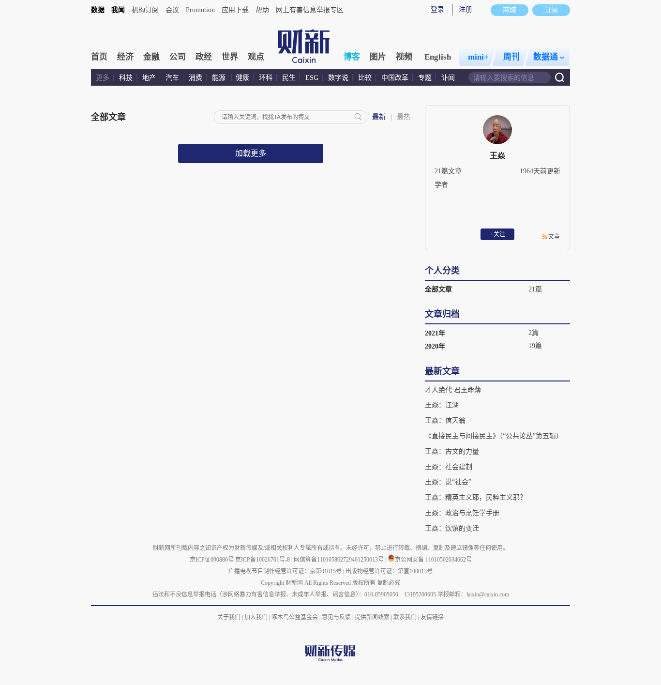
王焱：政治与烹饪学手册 (462, 513)
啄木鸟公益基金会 (295, 617)
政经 (203, 56)
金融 (151, 56)
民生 (289, 77)
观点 (256, 56)
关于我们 (228, 617)
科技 (126, 77)
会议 (172, 10)
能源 (219, 77)
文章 (554, 236)
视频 (404, 56)
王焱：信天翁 (445, 420)
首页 (99, 56)
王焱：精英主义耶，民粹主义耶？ (475, 497)
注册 (465, 9)
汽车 (172, 77)
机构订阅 (145, 10)
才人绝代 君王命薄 (453, 390)
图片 (378, 56)
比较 (365, 77)
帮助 (262, 10)
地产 (149, 77)
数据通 (545, 56)
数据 (98, 10)
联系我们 (405, 617)
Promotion (200, 10)
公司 (177, 56)
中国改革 (394, 77)
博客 (352, 56)
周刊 (511, 56)
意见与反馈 (336, 617)
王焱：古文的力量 (452, 451)
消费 (195, 77)
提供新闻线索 (372, 617)
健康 (242, 77)
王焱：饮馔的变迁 (452, 528)
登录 (437, 9)
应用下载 (235, 10)
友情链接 (432, 617)
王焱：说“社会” (448, 482)
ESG (311, 77)
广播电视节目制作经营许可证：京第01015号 (285, 571)
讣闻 (448, 77)
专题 (425, 77)
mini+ (478, 56)
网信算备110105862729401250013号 (339, 559)
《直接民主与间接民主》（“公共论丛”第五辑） (494, 436)
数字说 (338, 77)
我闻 (118, 10)
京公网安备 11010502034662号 (433, 559)
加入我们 (256, 617)
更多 (102, 77)
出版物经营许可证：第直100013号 (389, 571)
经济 (125, 56)
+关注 (497, 234)
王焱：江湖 (442, 405)
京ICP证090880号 (212, 559)
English (437, 56)
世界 (230, 56)
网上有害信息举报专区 (310, 10)
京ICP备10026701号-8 (263, 559)
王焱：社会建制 (448, 467)
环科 (265, 77)
